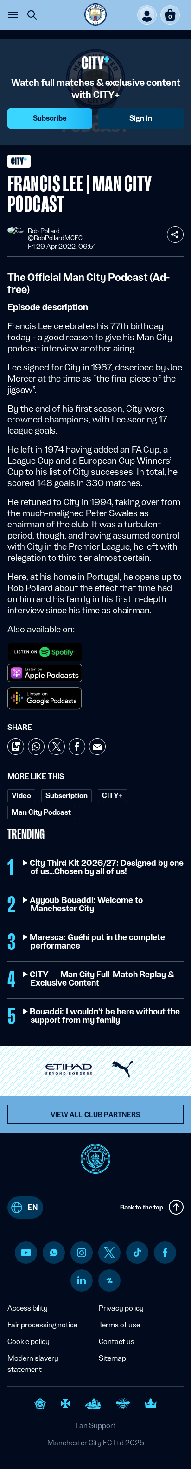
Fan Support (95, 1426)
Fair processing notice (42, 1325)
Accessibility (27, 1308)
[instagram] (81, 1252)
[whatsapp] (53, 1252)
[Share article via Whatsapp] (36, 746)
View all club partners (96, 1114)
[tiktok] (137, 1252)
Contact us (116, 1342)
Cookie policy (28, 1342)
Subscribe (50, 118)
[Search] (32, 15)
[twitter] (109, 1252)
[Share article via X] (56, 746)
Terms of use (119, 1325)
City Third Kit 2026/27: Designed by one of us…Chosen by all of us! (107, 867)
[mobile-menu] (13, 14)
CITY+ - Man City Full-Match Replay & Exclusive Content (102, 978)
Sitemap (112, 1358)
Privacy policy (121, 1308)
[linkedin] (81, 1280)
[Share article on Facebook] (77, 746)
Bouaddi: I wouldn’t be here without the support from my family (105, 1016)
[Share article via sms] (15, 746)
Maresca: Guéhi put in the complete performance (98, 941)
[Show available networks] (175, 234)
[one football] (109, 1280)
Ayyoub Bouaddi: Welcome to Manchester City (87, 904)
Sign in (140, 118)
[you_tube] (26, 1252)
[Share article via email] (97, 746)
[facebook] (165, 1252)
